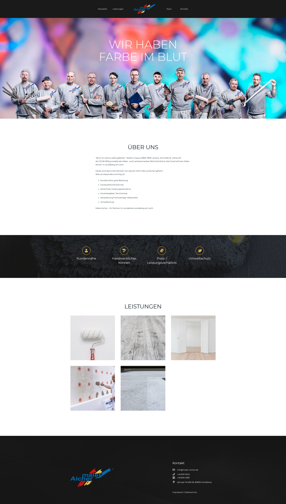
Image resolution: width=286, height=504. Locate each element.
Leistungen (118, 9)
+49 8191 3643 (183, 474)
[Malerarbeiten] (92, 338)
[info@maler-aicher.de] (174, 470)
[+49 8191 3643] (174, 474)
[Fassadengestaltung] (143, 388)
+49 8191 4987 (183, 478)
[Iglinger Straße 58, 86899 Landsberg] (174, 482)
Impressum (177, 492)
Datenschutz (191, 492)
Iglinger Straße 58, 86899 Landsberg (194, 482)
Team (169, 9)
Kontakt (184, 9)
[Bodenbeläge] (143, 338)
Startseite (102, 9)
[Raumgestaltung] (193, 338)
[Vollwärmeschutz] (92, 388)
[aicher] (145, 9)
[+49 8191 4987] (174, 477)
